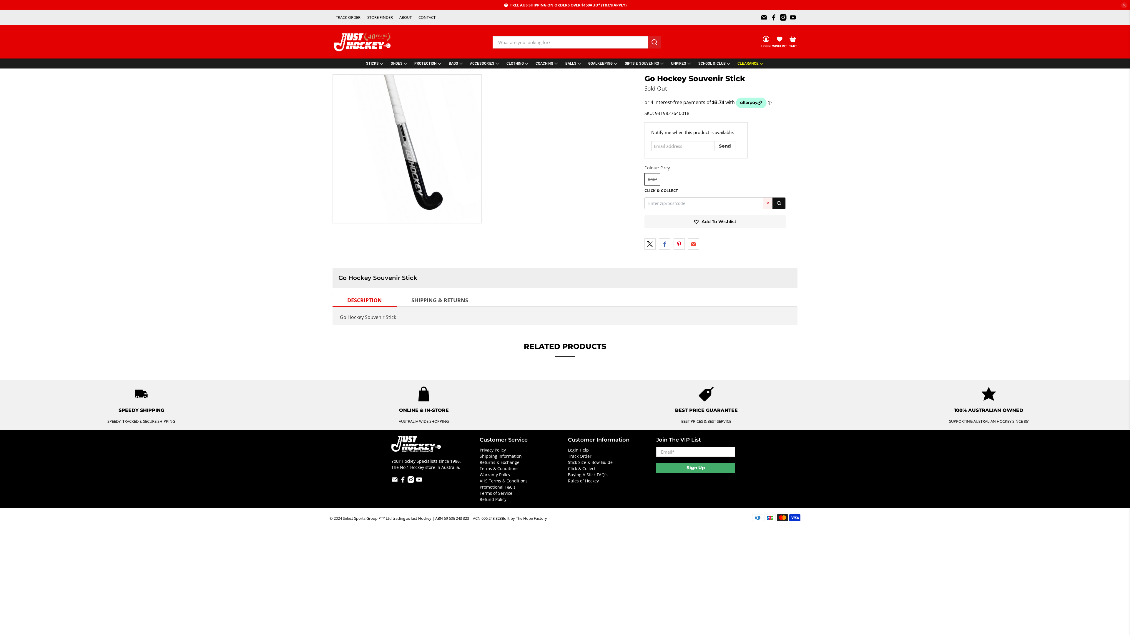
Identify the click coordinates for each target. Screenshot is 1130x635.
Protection (425, 63)
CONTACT (427, 17)
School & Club (712, 63)
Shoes (397, 63)
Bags (453, 63)
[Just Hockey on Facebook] (773, 17)
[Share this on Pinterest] (679, 244)
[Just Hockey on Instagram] (783, 17)
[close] (1124, 5)
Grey (652, 179)
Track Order (579, 456)
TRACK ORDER (348, 17)
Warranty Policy (495, 474)
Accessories (482, 63)
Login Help (578, 450)
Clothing (515, 63)
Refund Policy (493, 499)
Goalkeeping (600, 63)
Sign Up (696, 467)
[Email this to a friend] (693, 244)
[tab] (365, 300)
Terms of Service (496, 493)
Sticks (372, 63)
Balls (570, 63)
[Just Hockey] (363, 42)
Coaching (544, 63)
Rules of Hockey (583, 481)
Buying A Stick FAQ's (588, 474)
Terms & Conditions (499, 468)
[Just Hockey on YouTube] (793, 17)
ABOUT (405, 17)
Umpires (678, 63)
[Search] (778, 203)
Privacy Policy (493, 450)
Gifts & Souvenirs (642, 63)
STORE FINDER (380, 17)
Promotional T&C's (498, 487)
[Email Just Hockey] (764, 17)
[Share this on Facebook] (664, 244)
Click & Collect (582, 468)
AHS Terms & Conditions (504, 481)
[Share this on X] (650, 244)
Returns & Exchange (499, 462)
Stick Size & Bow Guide (590, 462)
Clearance (748, 63)
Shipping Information (501, 456)
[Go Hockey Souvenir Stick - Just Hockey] (407, 149)
